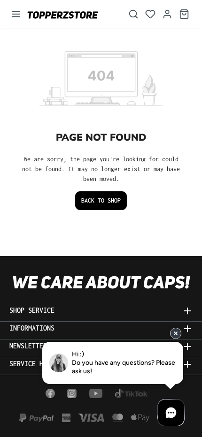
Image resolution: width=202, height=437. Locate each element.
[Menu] (16, 14)
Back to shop (101, 200)
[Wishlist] (150, 14)
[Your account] (167, 14)
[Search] (133, 14)
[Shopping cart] (184, 14)
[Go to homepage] (71, 14)
